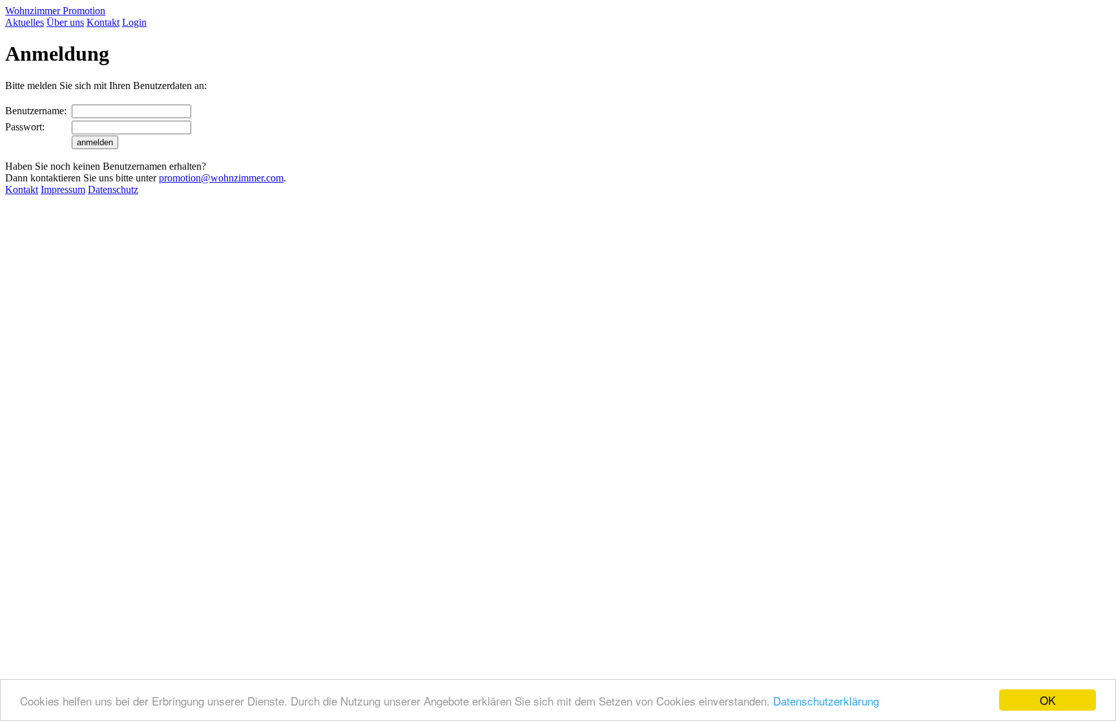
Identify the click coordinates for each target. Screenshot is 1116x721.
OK (1047, 700)
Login (134, 22)
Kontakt (103, 22)
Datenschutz (113, 189)
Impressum (63, 189)
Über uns (65, 22)
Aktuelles (24, 22)
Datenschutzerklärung (826, 701)
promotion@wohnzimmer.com (221, 177)
